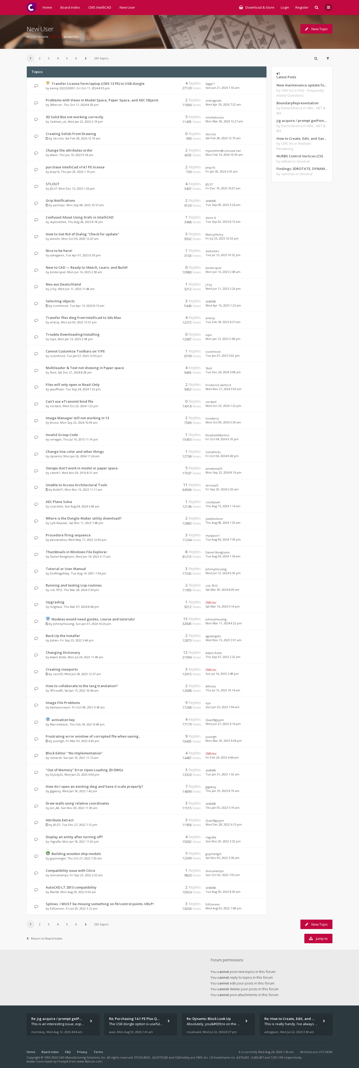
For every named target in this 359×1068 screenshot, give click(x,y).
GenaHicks (213, 452)
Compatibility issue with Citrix (70, 870)
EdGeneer (57, 908)
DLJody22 (56, 774)
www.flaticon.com (89, 1061)
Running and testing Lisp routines (74, 585)
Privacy (82, 1052)
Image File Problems (63, 702)
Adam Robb (58, 657)
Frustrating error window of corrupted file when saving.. (93, 736)
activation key (63, 719)
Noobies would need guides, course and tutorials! (93, 619)
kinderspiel (58, 272)
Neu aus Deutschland (63, 284)
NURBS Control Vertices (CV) (299, 156)
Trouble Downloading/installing (73, 334)
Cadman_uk (58, 121)
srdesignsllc (214, 100)
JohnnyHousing (216, 569)
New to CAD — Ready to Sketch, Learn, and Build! (87, 267)
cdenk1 (55, 473)
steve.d (211, 218)
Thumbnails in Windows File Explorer (76, 551)
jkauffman (57, 389)
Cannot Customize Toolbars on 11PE (75, 351)
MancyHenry (214, 234)
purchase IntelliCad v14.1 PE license (75, 167)
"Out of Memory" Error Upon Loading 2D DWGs (84, 770)
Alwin (54, 155)
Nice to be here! (59, 250)
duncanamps (59, 875)
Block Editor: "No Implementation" (74, 753)
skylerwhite (58, 222)
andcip (54, 322)
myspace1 (213, 535)
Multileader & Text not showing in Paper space (85, 367)
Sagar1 (210, 84)
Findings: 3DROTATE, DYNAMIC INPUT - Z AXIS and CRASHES (301, 168)
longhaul (56, 607)
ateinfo (55, 239)
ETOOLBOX (142, 1057)
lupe (53, 339)
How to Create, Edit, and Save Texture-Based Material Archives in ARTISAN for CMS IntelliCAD (301, 138)
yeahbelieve (214, 519)
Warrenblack (59, 724)
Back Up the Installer (63, 635)
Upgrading (55, 602)
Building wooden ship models (76, 853)
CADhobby (182, 1057)
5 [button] (67, 58)
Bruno (54, 422)
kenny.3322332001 (62, 88)
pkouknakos (58, 540)
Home (31, 1052)
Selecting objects (60, 301)
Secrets (58, 138)
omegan (55, 439)
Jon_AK (54, 808)
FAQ (68, 1052)
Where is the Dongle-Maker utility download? (84, 518)
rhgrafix (55, 841)
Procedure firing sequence (68, 535)
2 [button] (39, 58)
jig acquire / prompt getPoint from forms (301, 120)
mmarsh (56, 758)
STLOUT (53, 184)
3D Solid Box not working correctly (74, 117)
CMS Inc (56, 36)
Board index (50, 1052)
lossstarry (212, 418)
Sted (53, 372)
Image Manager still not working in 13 (77, 418)
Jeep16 (54, 172)
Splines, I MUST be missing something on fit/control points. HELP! (100, 903)
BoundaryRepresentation (297, 103)
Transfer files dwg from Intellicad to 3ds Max (83, 317)
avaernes (71, 36)
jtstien (54, 640)
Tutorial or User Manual (66, 568)
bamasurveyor (60, 707)
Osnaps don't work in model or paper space (82, 468)
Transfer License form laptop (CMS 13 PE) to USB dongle (98, 83)
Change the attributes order (69, 150)
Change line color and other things (75, 451)
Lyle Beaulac (59, 523)
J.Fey (53, 289)
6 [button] (76, 58)
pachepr (59, 205)
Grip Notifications (60, 200)
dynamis (56, 456)
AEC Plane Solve (59, 501)
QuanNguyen (215, 720)
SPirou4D (56, 690)
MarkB (54, 892)
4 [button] (58, 58)
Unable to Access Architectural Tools (76, 485)
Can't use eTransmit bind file (69, 401)
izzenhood (60, 306)
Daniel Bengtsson (62, 556)
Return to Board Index (46, 938)
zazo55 (58, 674)
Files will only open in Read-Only (73, 384)
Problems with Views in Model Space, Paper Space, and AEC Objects (102, 100)
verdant (55, 406)
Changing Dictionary (63, 652)
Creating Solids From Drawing (71, 133)
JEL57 (53, 188)
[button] (85, 58)
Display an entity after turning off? (74, 836)
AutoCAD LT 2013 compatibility (71, 887)
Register (302, 7)
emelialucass (215, 117)
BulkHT (58, 489)
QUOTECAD (160, 1057)
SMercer (56, 105)
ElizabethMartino (217, 435)
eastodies (212, 251)
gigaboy (55, 791)
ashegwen (57, 255)
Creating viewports (62, 669)
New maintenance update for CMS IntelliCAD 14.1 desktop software (301, 85)
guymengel (58, 858)
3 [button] (48, 58)
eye (208, 703)
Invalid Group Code (62, 434)
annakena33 (214, 468)
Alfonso (211, 686)
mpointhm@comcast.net (223, 151)
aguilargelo (213, 636)
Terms (98, 1052)
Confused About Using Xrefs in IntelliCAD (80, 217)
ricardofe (56, 506)
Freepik (63, 1061)
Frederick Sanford (218, 385)
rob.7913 (56, 590)
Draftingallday (59, 573)
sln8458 (211, 201)
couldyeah (213, 502)
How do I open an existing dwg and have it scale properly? (94, 786)
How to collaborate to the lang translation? (82, 685)
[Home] (31, 7)
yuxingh (58, 741)
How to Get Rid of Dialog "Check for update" (82, 234)
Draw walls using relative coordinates (77, 803)
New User (40, 28)
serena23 (212, 485)
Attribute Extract (60, 820)
